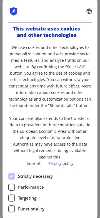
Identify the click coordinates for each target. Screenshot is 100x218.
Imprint (34, 163)
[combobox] (89, 11)
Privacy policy (60, 163)
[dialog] (50, 109)
